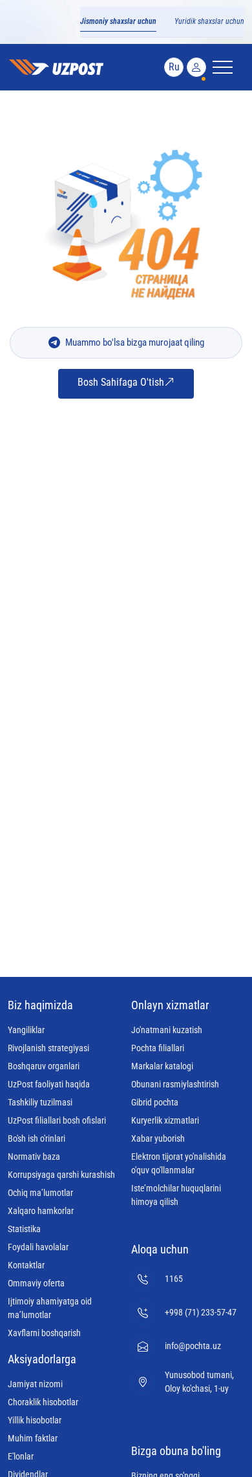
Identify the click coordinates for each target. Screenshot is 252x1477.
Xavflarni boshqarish (44, 1333)
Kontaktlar (26, 1265)
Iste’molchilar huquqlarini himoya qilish (176, 1195)
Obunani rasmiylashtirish (175, 1084)
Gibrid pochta (154, 1102)
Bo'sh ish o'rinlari (36, 1138)
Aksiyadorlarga (42, 1359)
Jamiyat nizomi (35, 1384)
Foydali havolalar (38, 1247)
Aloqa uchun (160, 1249)
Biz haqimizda (40, 1005)
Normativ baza (34, 1156)
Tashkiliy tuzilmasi (40, 1102)
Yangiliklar (26, 1030)
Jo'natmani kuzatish (166, 1030)
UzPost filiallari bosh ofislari (57, 1120)
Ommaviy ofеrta (36, 1283)
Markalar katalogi (162, 1066)
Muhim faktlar (33, 1438)
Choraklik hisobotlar (43, 1402)
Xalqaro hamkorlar (41, 1211)
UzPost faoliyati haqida (49, 1084)
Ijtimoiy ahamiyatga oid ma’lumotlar (50, 1308)
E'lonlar (21, 1456)
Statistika (24, 1229)
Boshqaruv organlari (43, 1066)
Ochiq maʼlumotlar (40, 1193)
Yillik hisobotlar (34, 1420)
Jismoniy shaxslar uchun (118, 21)
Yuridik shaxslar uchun (209, 21)
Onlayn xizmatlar (170, 1005)
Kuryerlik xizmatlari (165, 1120)
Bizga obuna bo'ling (176, 1451)
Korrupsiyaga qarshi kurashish (61, 1174)
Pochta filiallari (157, 1048)
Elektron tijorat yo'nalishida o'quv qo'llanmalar (178, 1163)
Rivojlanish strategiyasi (48, 1048)
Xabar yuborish (158, 1138)
